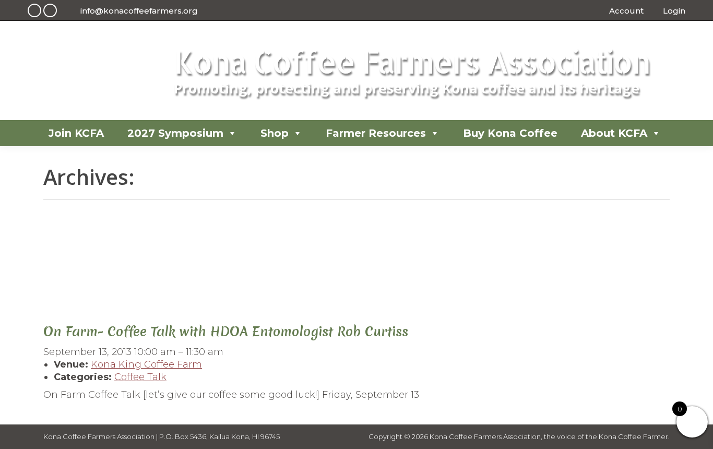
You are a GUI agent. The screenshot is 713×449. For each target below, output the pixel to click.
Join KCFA (76, 133)
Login (674, 11)
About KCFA (614, 133)
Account (626, 11)
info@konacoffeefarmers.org (139, 11)
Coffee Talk (140, 377)
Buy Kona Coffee (510, 133)
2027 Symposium (175, 133)
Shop (274, 133)
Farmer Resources (376, 133)
